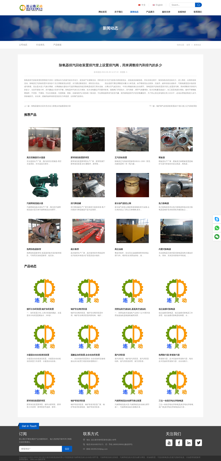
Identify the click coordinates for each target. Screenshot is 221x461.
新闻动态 (134, 12)
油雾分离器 (140, 457)
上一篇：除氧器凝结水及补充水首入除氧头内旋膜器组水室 (47, 106)
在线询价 (182, 12)
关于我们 (118, 12)
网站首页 (103, 12)
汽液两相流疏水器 (127, 457)
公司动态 (23, 45)
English (159, 5)
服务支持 (166, 12)
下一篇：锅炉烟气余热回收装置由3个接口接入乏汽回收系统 (173, 106)
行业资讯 (40, 45)
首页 (188, 45)
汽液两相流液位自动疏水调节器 (85, 457)
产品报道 (57, 45)
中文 (143, 5)
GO (67, 448)
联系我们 (198, 12)
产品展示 (150, 12)
